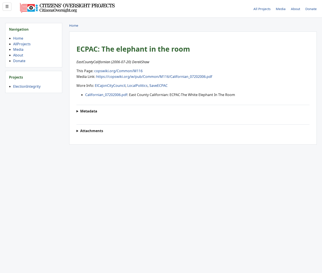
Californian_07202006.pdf (106, 94)
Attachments (91, 130)
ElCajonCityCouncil (110, 85)
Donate (311, 9)
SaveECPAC (158, 85)
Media (281, 9)
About (295, 9)
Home (18, 38)
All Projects (262, 9)
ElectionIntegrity (27, 86)
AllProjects (22, 44)
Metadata (88, 111)
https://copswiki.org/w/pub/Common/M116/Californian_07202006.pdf (154, 76)
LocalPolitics (137, 85)
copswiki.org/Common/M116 (118, 70)
